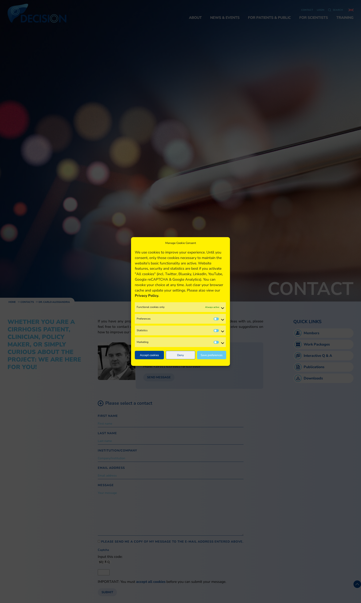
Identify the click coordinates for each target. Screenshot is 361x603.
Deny (180, 355)
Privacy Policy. (147, 295)
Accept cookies (149, 355)
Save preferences (211, 355)
